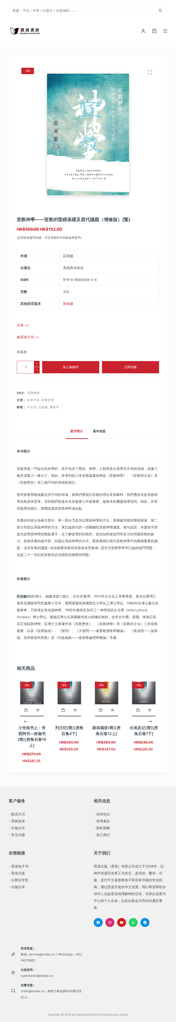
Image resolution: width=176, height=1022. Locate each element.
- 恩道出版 (17, 873)
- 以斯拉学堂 (18, 880)
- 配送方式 (17, 814)
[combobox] (82, 10)
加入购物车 (71, 367)
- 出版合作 (17, 828)
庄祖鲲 (43, 407)
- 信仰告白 (102, 814)
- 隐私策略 (102, 828)
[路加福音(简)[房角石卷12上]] (106, 699)
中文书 (31, 407)
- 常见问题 (17, 835)
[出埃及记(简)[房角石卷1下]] (144, 699)
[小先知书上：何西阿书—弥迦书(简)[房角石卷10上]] (32, 699)
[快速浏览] (38, 710)
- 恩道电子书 (18, 866)
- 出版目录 (17, 887)
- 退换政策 (17, 821)
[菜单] (165, 31)
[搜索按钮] (160, 10)
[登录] (143, 31)
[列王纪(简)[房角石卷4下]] (69, 699)
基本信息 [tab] (99, 431)
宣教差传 (47, 400)
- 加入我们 (102, 835)
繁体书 (54, 407)
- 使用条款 (102, 821)
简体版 (68, 303)
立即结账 (130, 367)
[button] (26, 710)
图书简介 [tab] (76, 431)
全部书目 (33, 400)
